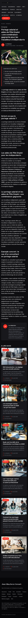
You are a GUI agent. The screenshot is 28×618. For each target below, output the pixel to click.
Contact (6, 18)
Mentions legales (5, 598)
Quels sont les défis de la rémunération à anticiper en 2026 (14, 443)
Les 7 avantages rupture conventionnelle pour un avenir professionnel (11, 480)
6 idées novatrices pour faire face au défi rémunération (12, 556)
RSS (12, 598)
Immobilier (5, 9)
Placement (18, 12)
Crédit (19, 6)
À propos (19, 15)
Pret (23, 6)
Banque (4, 12)
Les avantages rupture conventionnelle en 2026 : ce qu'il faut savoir (11, 405)
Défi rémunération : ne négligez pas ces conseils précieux (13, 368)
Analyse (19, 9)
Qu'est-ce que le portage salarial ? (13, 71)
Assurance (11, 6)
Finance (12, 9)
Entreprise (5, 15)
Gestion (10, 12)
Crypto (12, 15)
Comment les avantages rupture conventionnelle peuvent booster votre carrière (13, 519)
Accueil (4, 6)
